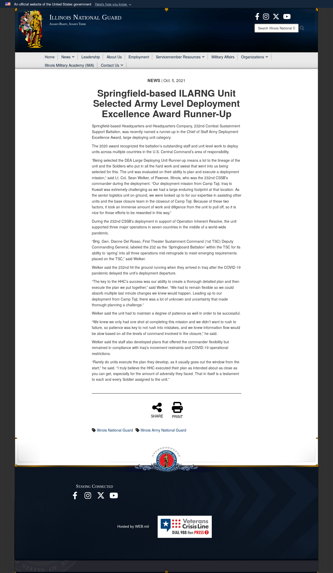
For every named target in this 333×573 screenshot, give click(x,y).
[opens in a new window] (100, 497)
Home (50, 56)
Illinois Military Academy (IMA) (69, 65)
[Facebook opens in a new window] (257, 15)
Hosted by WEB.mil (133, 526)
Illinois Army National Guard (163, 430)
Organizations (252, 56)
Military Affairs (223, 56)
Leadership (90, 56)
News (66, 56)
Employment (139, 56)
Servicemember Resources (178, 56)
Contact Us (110, 65)
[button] (113, 4)
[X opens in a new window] (276, 15)
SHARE (157, 415)
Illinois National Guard (115, 430)
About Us (114, 56)
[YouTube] (287, 15)
